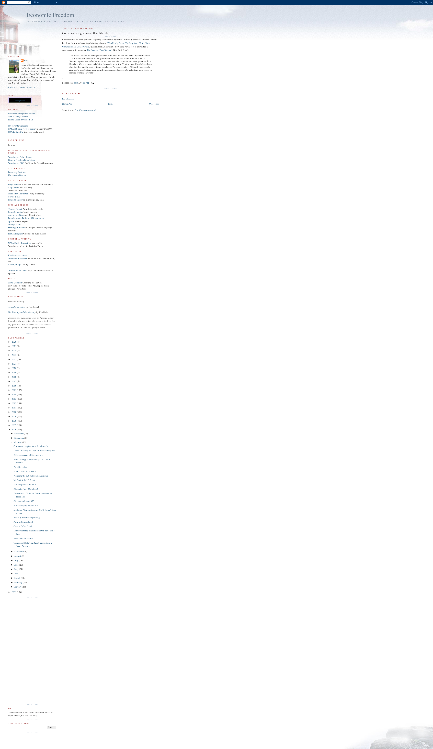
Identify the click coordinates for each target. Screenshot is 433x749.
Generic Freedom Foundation (21, 159)
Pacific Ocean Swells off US (20, 119)
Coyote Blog (14, 196)
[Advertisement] (21, 650)
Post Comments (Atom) (85, 110)
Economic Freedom (50, 15)
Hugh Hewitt (14, 184)
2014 (14, 394)
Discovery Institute (17, 172)
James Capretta (15, 212)
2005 (14, 592)
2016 (14, 385)
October (18, 442)
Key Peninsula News (17, 255)
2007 (14, 425)
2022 (14, 359)
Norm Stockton (15, 282)
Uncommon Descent (17, 175)
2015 (14, 390)
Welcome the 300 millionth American (31, 475)
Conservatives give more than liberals (31, 446)
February (18, 582)
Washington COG (16, 163)
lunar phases (20, 101)
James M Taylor (15, 199)
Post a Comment (68, 99)
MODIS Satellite (15, 131)
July (16, 560)
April (17, 573)
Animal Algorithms (17, 306)
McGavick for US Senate (25, 480)
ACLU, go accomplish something (29, 454)
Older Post (154, 103)
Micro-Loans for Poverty (25, 471)
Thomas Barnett (15, 208)
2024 (14, 350)
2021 (14, 363)
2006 (14, 429)
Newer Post (67, 103)
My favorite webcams (18, 125)
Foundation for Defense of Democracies (26, 218)
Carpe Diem (13, 187)
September (19, 551)
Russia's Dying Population (26, 505)
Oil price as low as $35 (24, 501)
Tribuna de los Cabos (17, 270)
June (16, 564)
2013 (14, 398)
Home (110, 103)
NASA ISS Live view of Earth (21, 128)
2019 (14, 372)
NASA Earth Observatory (19, 242)
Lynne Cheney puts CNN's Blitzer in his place (34, 450)
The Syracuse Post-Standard (99, 50)
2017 (14, 381)
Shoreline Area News (17, 258)
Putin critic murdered (23, 521)
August (17, 555)
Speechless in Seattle (23, 538)
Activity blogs (14, 264)
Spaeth (11, 221)
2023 (14, 354)
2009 (14, 416)
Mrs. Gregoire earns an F (25, 484)
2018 (14, 376)
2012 (14, 403)
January (18, 586)
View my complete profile (22, 87)
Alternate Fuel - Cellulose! (26, 488)
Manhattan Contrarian (18, 193)
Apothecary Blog (16, 215)
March (17, 577)
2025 (14, 346)
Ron (26, 60)
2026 (14, 341)
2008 (14, 420)
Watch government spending (27, 517)
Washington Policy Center (20, 156)
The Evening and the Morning (22, 312)
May (16, 569)
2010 (14, 412)
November (19, 437)
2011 (14, 407)
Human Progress (15, 233)
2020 (14, 368)
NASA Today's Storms (18, 116)
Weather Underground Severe (21, 113)
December (19, 433)
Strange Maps (14, 224)
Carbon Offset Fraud (23, 526)
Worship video (20, 466)
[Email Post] (93, 83)
